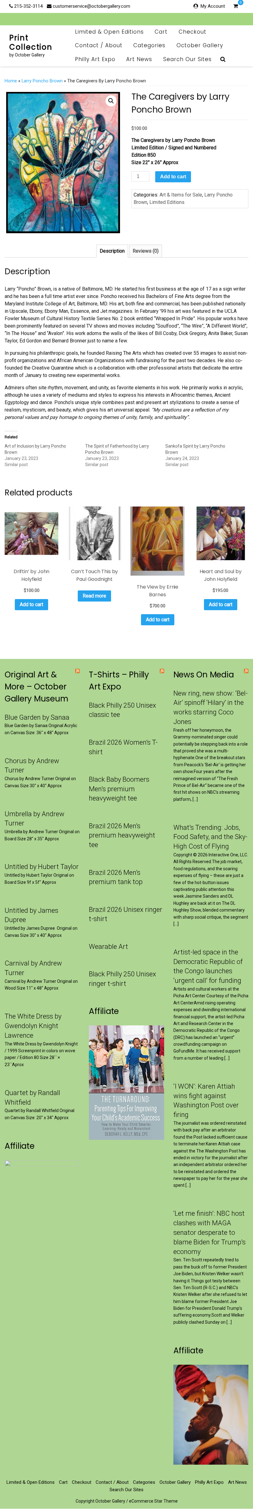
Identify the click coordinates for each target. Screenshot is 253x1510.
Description (112, 251)
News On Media (203, 674)
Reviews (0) (146, 251)
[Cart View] (235, 6)
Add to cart (173, 176)
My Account (213, 6)
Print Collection (30, 42)
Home (11, 81)
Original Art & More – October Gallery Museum (36, 686)
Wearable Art (108, 946)
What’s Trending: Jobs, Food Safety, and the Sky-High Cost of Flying (210, 837)
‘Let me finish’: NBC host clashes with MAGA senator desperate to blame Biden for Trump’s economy (209, 1232)
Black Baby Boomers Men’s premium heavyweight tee (119, 789)
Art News (139, 59)
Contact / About (98, 45)
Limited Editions (167, 202)
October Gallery (199, 45)
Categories (149, 45)
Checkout (192, 31)
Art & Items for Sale (181, 195)
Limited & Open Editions (109, 31)
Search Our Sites (187, 59)
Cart (161, 31)
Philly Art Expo (95, 59)
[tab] (112, 251)
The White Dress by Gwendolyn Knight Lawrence (33, 1025)
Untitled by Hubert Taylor (42, 867)
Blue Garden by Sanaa (37, 717)
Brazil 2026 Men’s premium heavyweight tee (122, 835)
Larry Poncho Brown (42, 81)
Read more (94, 596)
